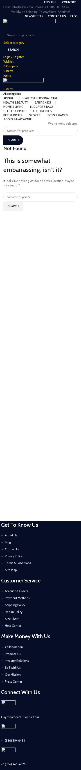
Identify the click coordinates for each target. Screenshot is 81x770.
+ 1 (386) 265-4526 (13, 764)
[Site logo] (29, 24)
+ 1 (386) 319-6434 (13, 740)
